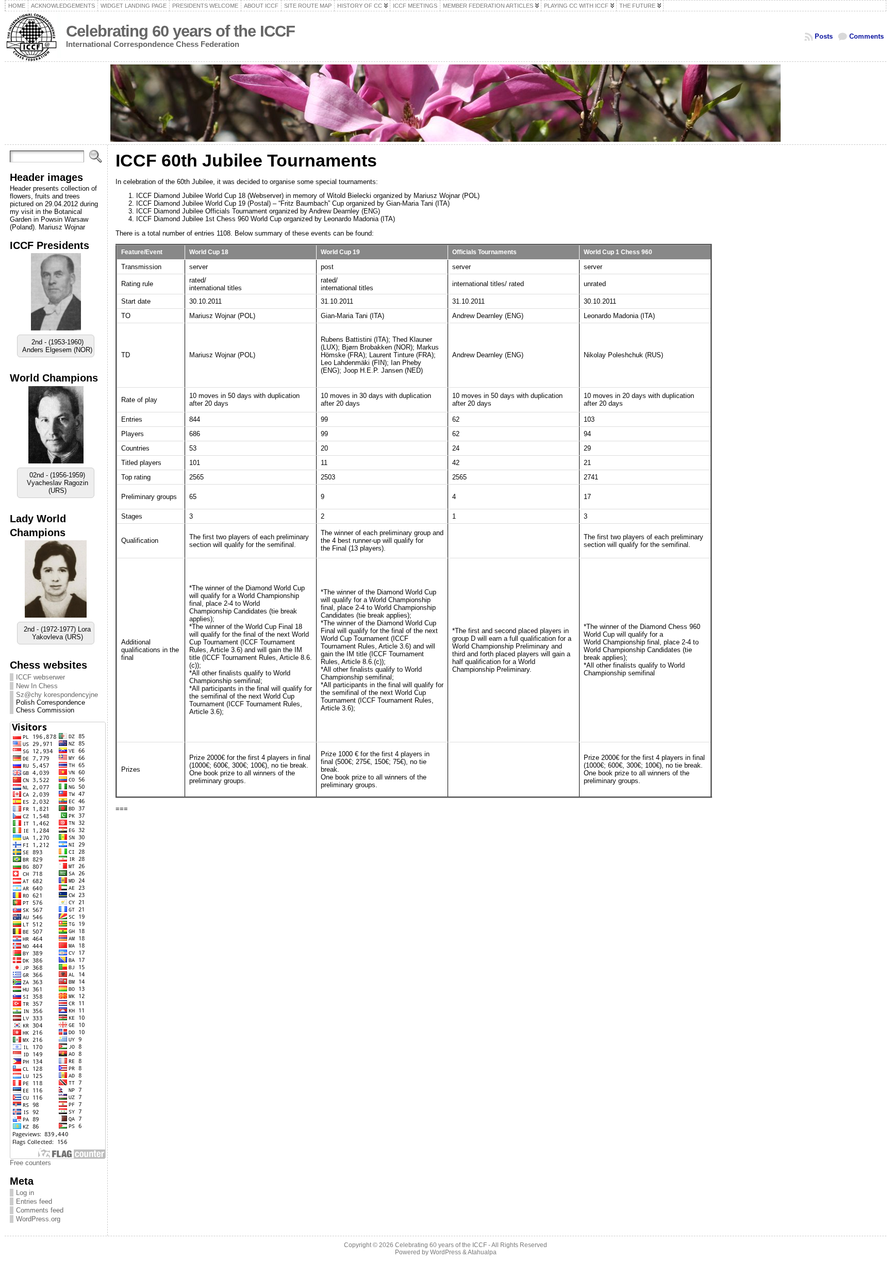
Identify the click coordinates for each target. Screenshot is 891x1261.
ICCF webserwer (40, 677)
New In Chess (37, 686)
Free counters (30, 1163)
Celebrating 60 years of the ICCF (180, 31)
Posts (824, 36)
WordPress (445, 1252)
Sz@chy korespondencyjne (57, 695)
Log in (25, 1193)
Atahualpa (482, 1252)
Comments (866, 36)
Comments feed (39, 1210)
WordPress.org (38, 1219)
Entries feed (34, 1201)
